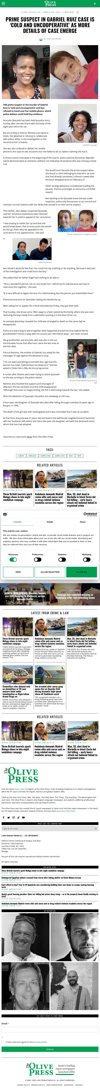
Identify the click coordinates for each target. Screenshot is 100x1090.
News (29, 436)
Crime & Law (48, 12)
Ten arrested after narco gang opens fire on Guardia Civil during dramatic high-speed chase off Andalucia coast (49, 690)
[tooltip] (4, 817)
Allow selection (50, 572)
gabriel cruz (46, 456)
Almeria (21, 456)
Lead (58, 12)
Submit (50, 1049)
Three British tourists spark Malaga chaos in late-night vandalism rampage (17, 497)
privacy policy (40, 1042)
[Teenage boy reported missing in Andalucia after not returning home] (75, 594)
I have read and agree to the (26, 1042)
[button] (95, 828)
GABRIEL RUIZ (60, 456)
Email (5, 1023)
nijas (71, 456)
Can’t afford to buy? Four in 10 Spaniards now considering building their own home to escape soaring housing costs (48, 886)
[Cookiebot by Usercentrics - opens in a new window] (85, 514)
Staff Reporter (53, 39)
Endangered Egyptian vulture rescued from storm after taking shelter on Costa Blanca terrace (41, 878)
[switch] (37, 560)
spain (79, 456)
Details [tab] (50, 522)
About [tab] (83, 522)
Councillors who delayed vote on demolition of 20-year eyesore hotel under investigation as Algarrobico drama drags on (16, 691)
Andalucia (32, 456)
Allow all (81, 572)
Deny (18, 572)
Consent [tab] (17, 522)
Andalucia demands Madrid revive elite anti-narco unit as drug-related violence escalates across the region (49, 498)
